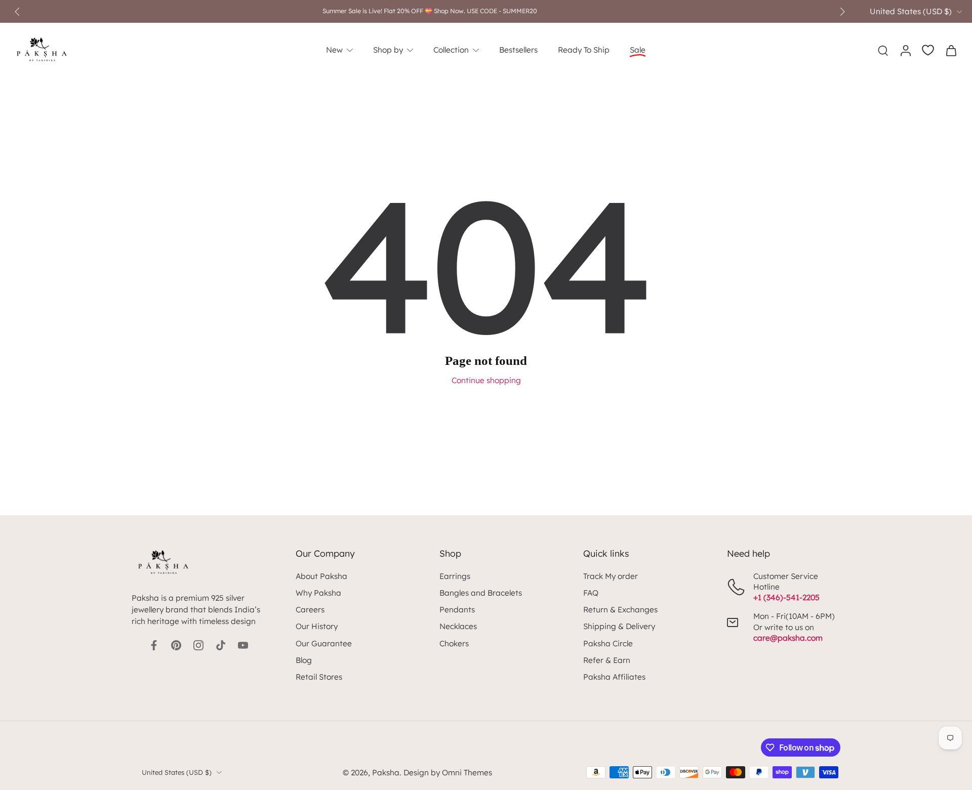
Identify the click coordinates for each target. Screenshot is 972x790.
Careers (310, 609)
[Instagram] (198, 645)
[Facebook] (154, 645)
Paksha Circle (608, 643)
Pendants (457, 609)
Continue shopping (486, 380)
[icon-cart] (951, 50)
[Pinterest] (176, 645)
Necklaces (458, 626)
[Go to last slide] (17, 12)
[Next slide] (842, 12)
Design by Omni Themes (447, 772)
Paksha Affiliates (614, 677)
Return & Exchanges (620, 609)
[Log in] (905, 50)
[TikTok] (221, 645)
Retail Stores (319, 677)
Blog (304, 660)
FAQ (590, 593)
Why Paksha (318, 593)
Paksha (385, 772)
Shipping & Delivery (619, 626)
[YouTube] (243, 645)
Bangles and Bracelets (480, 593)
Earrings (454, 576)
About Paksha (321, 576)
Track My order (610, 576)
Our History (317, 626)
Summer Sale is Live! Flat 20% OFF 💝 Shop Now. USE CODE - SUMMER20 (429, 11)
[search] (883, 50)
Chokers (454, 643)
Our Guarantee (324, 643)
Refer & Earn (606, 660)
